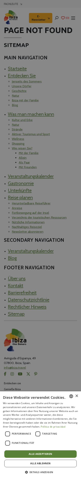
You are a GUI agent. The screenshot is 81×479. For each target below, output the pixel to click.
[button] (40, 472)
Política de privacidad (53, 426)
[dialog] (40, 435)
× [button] (76, 395)
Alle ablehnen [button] (40, 463)
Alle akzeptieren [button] (40, 454)
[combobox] (71, 396)
